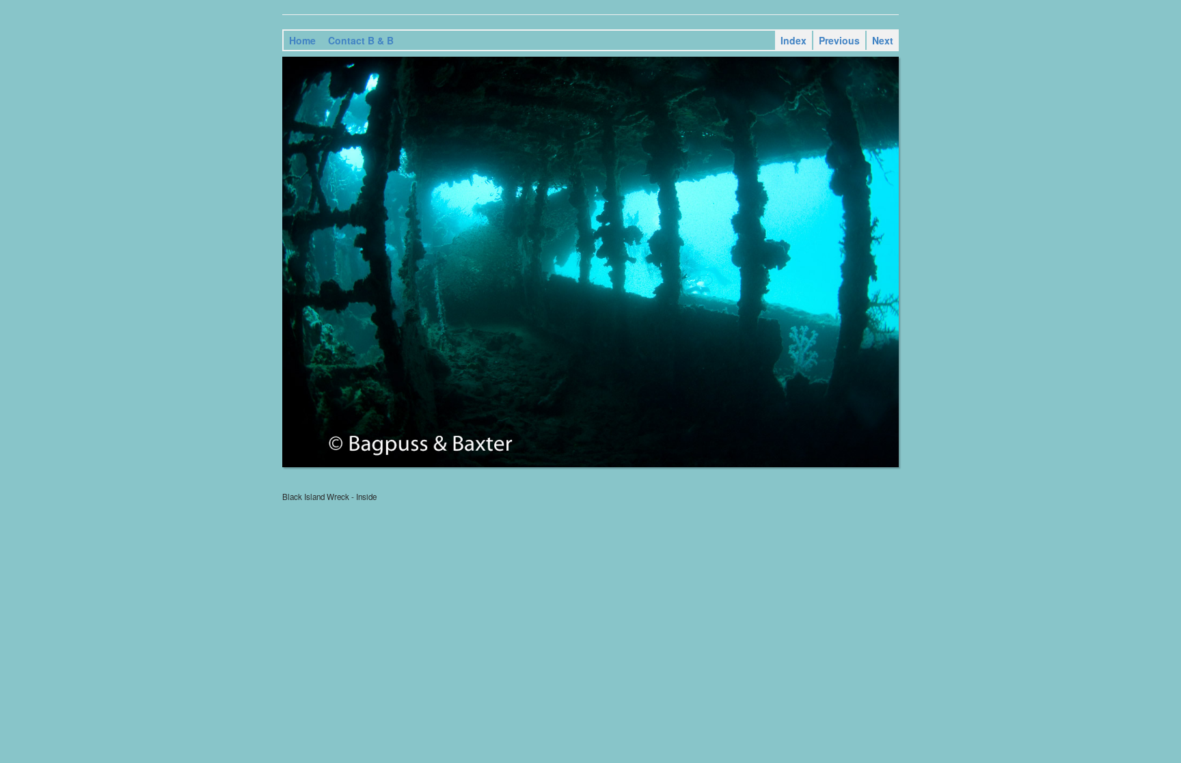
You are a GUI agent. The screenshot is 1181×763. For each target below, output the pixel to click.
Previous (839, 40)
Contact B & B (361, 40)
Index (793, 40)
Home (302, 40)
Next (882, 40)
